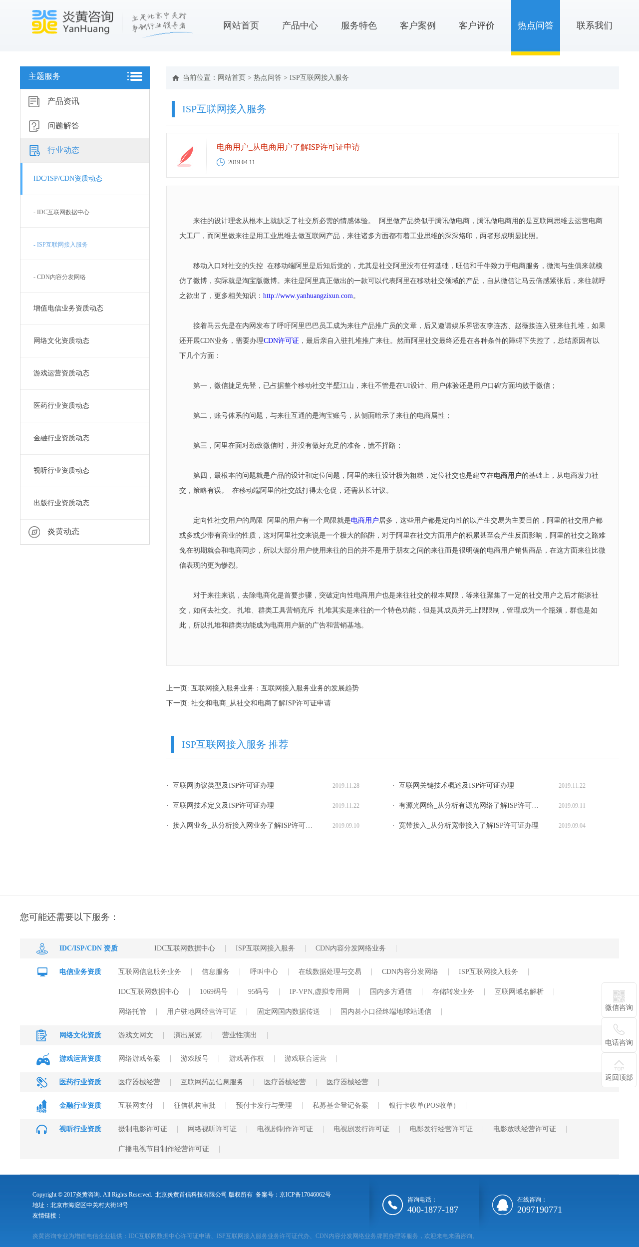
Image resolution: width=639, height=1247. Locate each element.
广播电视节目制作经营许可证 (163, 1149)
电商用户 (365, 520)
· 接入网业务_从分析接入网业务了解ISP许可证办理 (241, 825)
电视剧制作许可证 (285, 1129)
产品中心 (300, 25)
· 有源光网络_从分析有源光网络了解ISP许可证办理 (467, 805)
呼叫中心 (264, 971)
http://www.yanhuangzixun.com (308, 296)
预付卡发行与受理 (264, 1105)
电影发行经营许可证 (441, 1129)
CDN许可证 (281, 340)
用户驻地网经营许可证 (202, 1011)
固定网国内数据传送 (288, 1011)
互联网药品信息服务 (212, 1082)
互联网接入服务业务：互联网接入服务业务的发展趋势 (275, 688)
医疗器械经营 (139, 1082)
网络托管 (132, 1011)
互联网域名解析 (519, 991)
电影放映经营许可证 (524, 1129)
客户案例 (418, 25)
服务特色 (359, 25)
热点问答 (536, 25)
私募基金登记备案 (340, 1105)
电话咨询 (619, 1042)
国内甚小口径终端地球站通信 (385, 1011)
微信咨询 (619, 1007)
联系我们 (595, 25)
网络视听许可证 (212, 1129)
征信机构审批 (195, 1105)
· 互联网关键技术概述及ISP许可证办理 (453, 785)
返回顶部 (619, 1077)
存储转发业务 (453, 991)
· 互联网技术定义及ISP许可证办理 (220, 805)
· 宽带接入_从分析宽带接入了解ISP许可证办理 (465, 825)
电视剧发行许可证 (361, 1129)
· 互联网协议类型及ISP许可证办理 (220, 785)
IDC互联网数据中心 (184, 948)
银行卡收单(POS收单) (422, 1105)
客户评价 (477, 25)
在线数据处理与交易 (330, 971)
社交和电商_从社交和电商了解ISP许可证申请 (261, 703)
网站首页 (241, 25)
